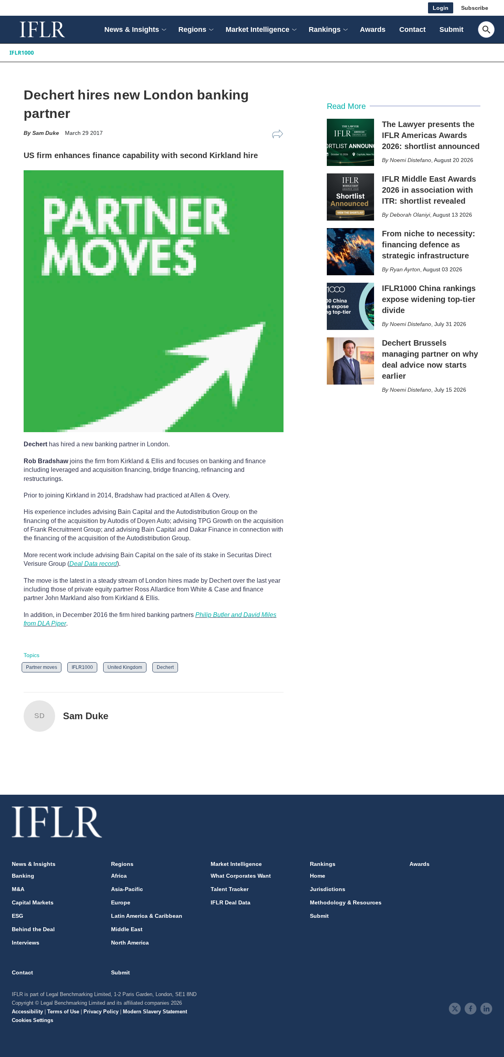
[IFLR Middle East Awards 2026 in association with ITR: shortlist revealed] (350, 197)
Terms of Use (63, 1012)
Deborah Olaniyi (410, 215)
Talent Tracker (229, 889)
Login (440, 8)
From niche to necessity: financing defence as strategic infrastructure (428, 244)
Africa (119, 875)
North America (130, 942)
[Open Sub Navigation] (163, 30)
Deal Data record (93, 563)
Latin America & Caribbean (146, 916)
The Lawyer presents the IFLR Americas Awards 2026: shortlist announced (431, 135)
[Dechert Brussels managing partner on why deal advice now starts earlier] (350, 361)
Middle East (127, 929)
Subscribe (474, 8)
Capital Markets (33, 902)
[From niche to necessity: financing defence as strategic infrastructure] (350, 251)
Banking (23, 875)
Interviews (25, 942)
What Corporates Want (241, 875)
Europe (120, 902)
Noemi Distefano (410, 160)
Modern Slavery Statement (155, 1012)
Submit (451, 29)
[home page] (51, 29)
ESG (17, 916)
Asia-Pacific (127, 889)
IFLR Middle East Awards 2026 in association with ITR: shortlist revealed (429, 190)
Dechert (165, 667)
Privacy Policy (101, 1012)
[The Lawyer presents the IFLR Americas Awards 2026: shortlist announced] (350, 142)
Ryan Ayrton (405, 269)
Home (317, 875)
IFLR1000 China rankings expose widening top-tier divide (429, 299)
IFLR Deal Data (230, 902)
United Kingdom (124, 667)
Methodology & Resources (346, 902)
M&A (18, 889)
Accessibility (27, 1012)
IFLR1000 (21, 52)
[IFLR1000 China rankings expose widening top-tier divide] (350, 306)
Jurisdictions (327, 889)
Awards (372, 29)
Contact (412, 29)
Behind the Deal (33, 929)
